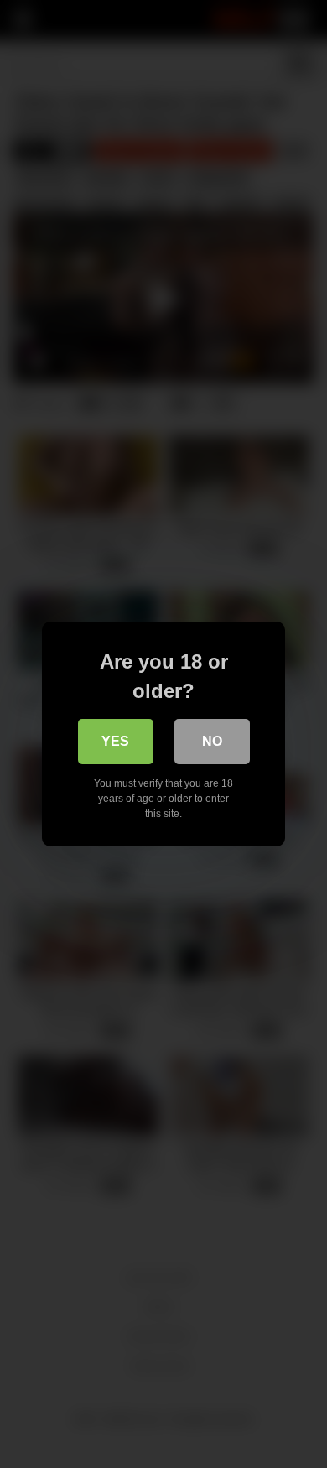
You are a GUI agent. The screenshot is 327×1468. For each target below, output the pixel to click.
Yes (115, 741)
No (212, 741)
